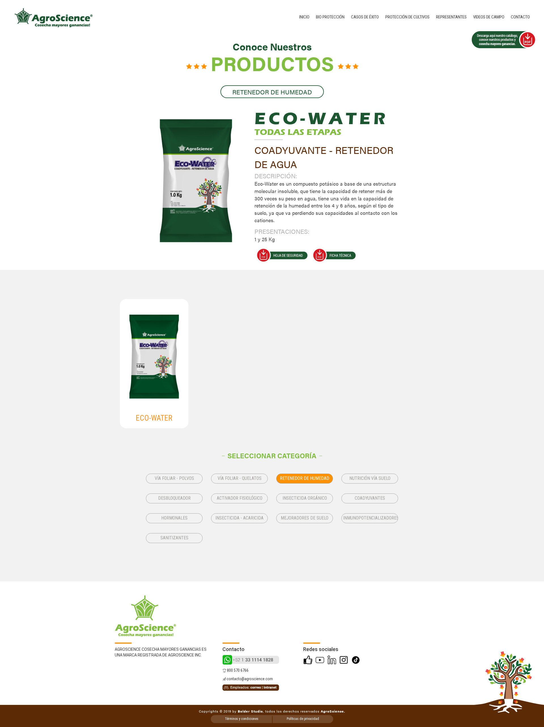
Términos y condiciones (241, 719)
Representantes (451, 17)
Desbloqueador (174, 498)
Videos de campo (488, 17)
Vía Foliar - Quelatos (240, 478)
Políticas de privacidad (303, 719)
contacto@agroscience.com (249, 679)
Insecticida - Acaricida (239, 518)
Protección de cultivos (407, 17)
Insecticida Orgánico (304, 498)
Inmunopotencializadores (370, 518)
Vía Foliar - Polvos (174, 478)
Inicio (304, 17)
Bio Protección (330, 17)
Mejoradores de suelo (304, 518)
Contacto (520, 17)
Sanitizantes (174, 538)
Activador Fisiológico (239, 498)
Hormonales (174, 518)
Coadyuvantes (370, 498)
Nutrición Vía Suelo (369, 478)
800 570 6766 (237, 670)
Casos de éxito (365, 17)
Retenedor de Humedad (304, 478)
